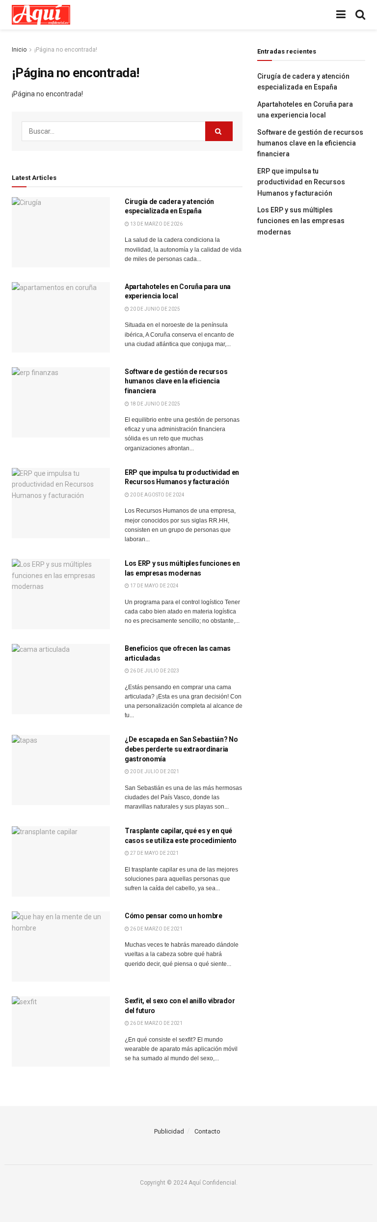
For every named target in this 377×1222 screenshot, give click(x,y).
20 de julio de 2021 (154, 771)
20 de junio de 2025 (154, 309)
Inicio (19, 49)
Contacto (207, 1131)
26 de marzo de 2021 (156, 928)
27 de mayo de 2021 (154, 853)
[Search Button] (219, 131)
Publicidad (169, 1131)
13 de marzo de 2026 (156, 224)
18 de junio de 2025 (154, 404)
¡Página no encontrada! (65, 49)
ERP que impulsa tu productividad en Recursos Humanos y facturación (301, 182)
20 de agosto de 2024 (157, 494)
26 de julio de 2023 (154, 670)
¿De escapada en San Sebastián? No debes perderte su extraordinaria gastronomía (181, 748)
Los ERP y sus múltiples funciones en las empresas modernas (301, 221)
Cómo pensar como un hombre (173, 916)
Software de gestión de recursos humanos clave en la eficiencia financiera (176, 381)
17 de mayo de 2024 (154, 585)
